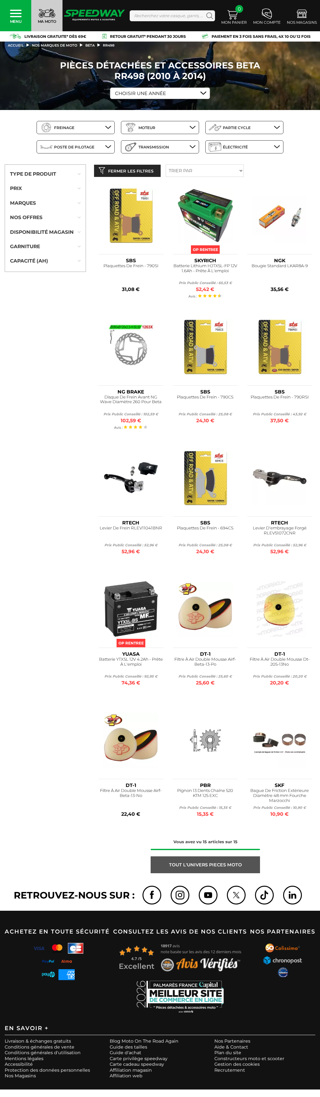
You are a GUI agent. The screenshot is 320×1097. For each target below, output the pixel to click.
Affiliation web (126, 1076)
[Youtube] (208, 895)
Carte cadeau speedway (137, 1064)
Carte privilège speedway (139, 1058)
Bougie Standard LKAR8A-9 (280, 265)
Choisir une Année (140, 93)
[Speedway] (94, 15)
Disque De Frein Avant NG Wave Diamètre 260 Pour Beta (131, 399)
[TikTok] (264, 895)
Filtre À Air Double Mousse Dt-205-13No (280, 662)
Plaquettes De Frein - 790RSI (280, 397)
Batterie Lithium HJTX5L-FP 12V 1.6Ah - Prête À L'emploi (205, 268)
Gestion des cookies (237, 1064)
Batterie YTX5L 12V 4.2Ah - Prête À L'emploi (131, 662)
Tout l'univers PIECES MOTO (205, 865)
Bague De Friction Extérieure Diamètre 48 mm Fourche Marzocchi (279, 795)
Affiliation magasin (131, 1070)
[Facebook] (151, 895)
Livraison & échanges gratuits (38, 1041)
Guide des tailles (128, 1047)
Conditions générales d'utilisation (43, 1052)
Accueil (16, 45)
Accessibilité (19, 1064)
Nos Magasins (20, 1076)
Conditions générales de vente (39, 1047)
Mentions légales (24, 1058)
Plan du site (227, 1052)
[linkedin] (292, 895)
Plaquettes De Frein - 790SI (130, 265)
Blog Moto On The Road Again (144, 1041)
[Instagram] (180, 895)
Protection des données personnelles (47, 1070)
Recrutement (229, 1070)
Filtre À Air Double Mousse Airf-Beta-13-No (131, 793)
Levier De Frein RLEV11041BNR (131, 528)
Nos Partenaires (232, 1041)
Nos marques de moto (54, 45)
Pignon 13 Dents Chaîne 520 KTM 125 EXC (205, 793)
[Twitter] (236, 895)
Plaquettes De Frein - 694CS (205, 528)
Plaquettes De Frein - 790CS (205, 397)
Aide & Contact (231, 1047)
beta (90, 45)
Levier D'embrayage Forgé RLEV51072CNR (280, 530)
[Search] (208, 15)
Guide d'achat (125, 1052)
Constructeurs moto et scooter (249, 1058)
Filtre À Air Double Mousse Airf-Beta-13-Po (205, 662)
